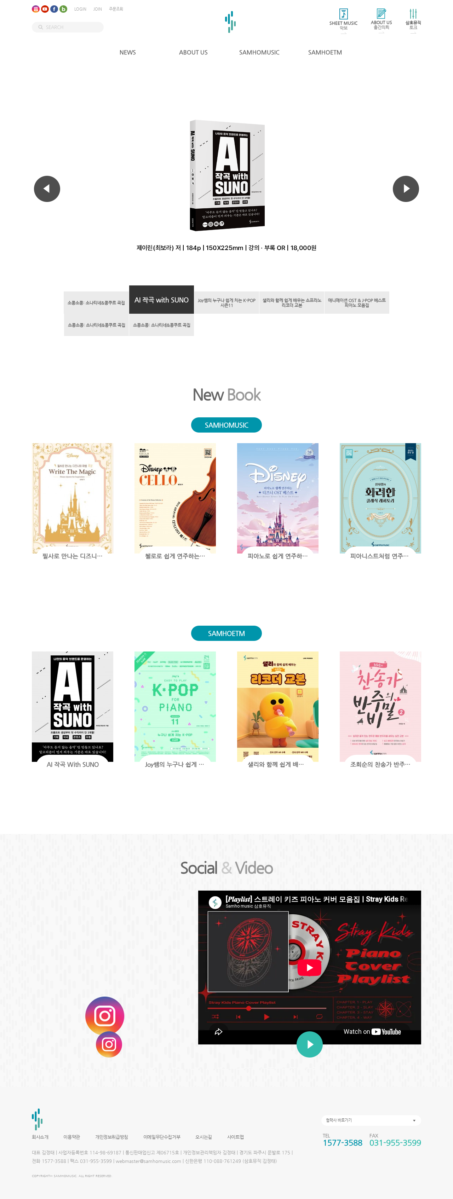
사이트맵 (235, 1137)
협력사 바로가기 (339, 1120)
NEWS (128, 52)
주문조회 (116, 9)
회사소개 (40, 1137)
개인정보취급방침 (111, 1137)
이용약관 (71, 1137)
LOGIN (80, 9)
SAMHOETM (325, 52)
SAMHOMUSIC (259, 52)
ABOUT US (193, 52)
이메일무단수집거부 (161, 1137)
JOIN (97, 9)
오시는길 (203, 1137)
